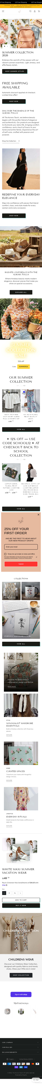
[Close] (38, 514)
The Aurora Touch (18, 1069)
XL (15, 892)
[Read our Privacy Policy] (36, 557)
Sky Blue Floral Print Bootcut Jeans (31, 415)
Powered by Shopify (21, 1071)
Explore (14, 70)
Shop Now (13, 100)
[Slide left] (19, 384)
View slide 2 (7, 46)
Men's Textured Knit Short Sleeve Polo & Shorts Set (11, 415)
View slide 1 (4, 46)
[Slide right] (23, 384)
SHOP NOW (13, 214)
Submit (21, 564)
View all (21, 428)
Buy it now (21, 904)
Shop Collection (21, 974)
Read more (12, 685)
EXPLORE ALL (21, 291)
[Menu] (3, 11)
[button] (30, 11)
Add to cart (21, 898)
